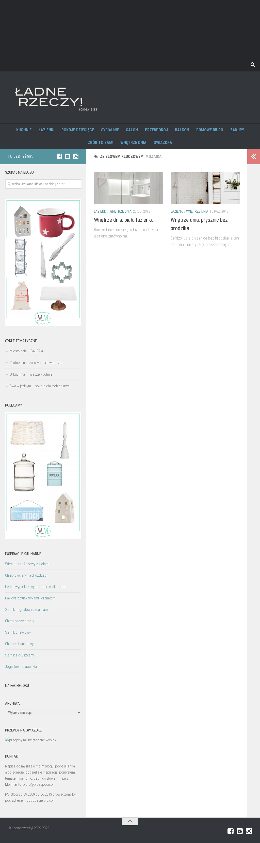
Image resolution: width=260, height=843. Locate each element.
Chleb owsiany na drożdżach (26, 575)
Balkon (182, 129)
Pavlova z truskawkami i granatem (30, 598)
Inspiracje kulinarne (23, 554)
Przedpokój (156, 129)
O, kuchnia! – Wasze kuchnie (31, 374)
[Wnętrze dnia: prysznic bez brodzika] (205, 188)
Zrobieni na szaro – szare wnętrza (35, 362)
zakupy (237, 129)
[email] (67, 156)
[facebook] (59, 156)
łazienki (46, 129)
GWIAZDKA (163, 142)
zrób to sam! (100, 142)
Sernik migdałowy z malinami (26, 609)
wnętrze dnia (133, 142)
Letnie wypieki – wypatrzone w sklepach (35, 586)
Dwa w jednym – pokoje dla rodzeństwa (40, 386)
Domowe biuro (209, 129)
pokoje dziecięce (77, 129)
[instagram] (76, 156)
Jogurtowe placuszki (21, 666)
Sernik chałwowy (18, 632)
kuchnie (23, 129)
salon (132, 129)
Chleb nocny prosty (19, 621)
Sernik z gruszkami (19, 655)
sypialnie (110, 129)
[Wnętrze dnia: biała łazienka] (128, 188)
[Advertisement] (130, 35)
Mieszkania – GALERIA (26, 351)
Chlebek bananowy (19, 644)
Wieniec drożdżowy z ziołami (27, 564)
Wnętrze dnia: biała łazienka (124, 220)
